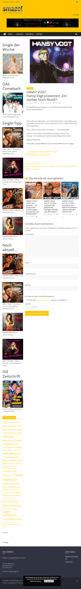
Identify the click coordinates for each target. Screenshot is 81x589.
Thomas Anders (7, 522)
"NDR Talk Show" (15, 433)
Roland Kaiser (10, 505)
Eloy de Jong (13, 468)
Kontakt (39, 34)
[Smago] (4, 34)
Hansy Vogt (58, 103)
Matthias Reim (6, 498)
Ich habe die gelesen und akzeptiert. (47, 300)
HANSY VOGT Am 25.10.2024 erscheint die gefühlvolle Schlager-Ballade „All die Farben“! (51, 206)
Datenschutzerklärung (43, 300)
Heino (4, 487)
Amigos (19, 447)
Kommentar (29, 234)
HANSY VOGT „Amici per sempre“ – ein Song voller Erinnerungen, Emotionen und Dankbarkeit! (32, 207)
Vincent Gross (7, 524)
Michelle (4, 502)
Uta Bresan (15, 522)
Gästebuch (29, 34)
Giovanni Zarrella (10, 483)
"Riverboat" (8, 444)
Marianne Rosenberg (14, 495)
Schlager (30, 88)
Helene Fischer (14, 487)
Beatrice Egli (7, 460)
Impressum (69, 562)
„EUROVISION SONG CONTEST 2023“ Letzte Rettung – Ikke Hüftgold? (41, 153)
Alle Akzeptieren (49, 581)
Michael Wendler (15, 500)
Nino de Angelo (15, 502)
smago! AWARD (12, 509)
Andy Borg (8, 453)
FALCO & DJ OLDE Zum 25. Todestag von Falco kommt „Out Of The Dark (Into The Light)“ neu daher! (51, 166)
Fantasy (12, 475)
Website (28, 285)
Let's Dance (11, 492)
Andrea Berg (7, 450)
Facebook (19, 34)
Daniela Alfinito (13, 464)
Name (27, 263)
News (10, 34)
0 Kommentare (47, 103)
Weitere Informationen (36, 581)
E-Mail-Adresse (30, 274)
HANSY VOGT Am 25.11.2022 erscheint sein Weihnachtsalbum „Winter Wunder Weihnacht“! (69, 206)
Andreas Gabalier (16, 450)
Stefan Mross (14, 519)
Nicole (9, 502)
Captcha (28, 304)
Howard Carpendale (9, 489)
